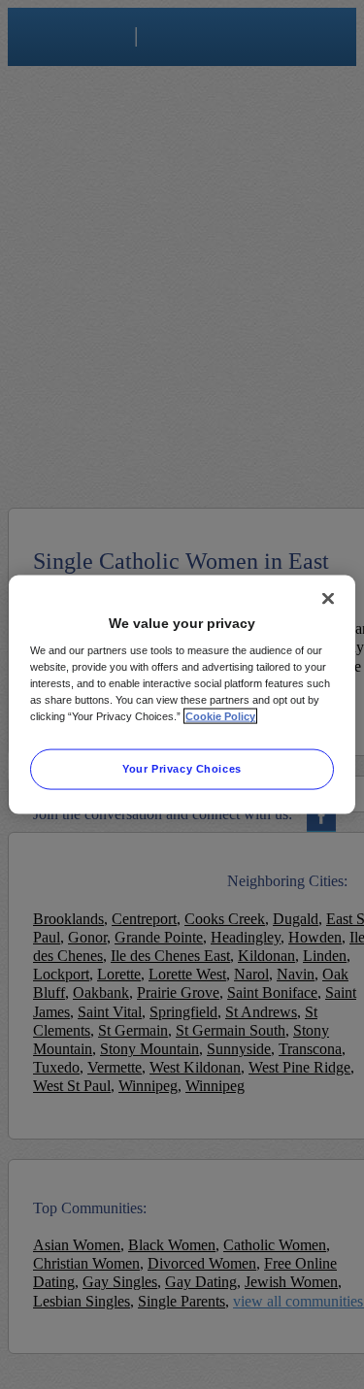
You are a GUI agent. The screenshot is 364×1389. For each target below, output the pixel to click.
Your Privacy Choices (181, 769)
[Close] (328, 598)
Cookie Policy (220, 716)
